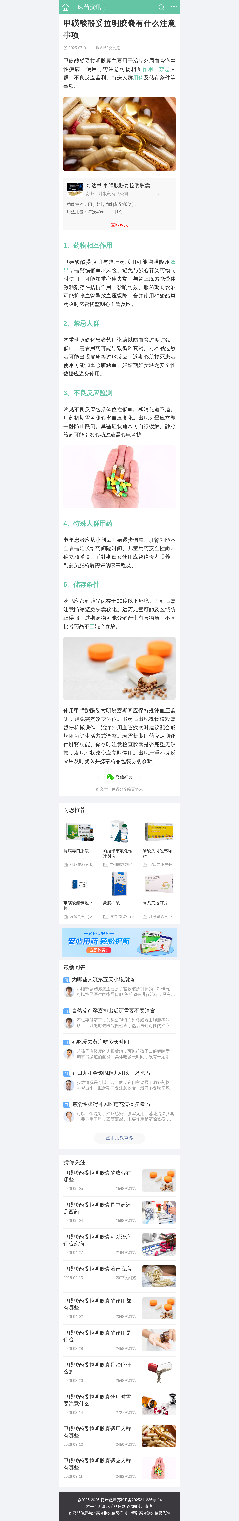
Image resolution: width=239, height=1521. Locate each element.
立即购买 (119, 224)
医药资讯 (89, 7)
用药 (138, 78)
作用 (147, 69)
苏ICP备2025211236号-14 (139, 1500)
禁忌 (164, 69)
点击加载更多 (119, 1138)
